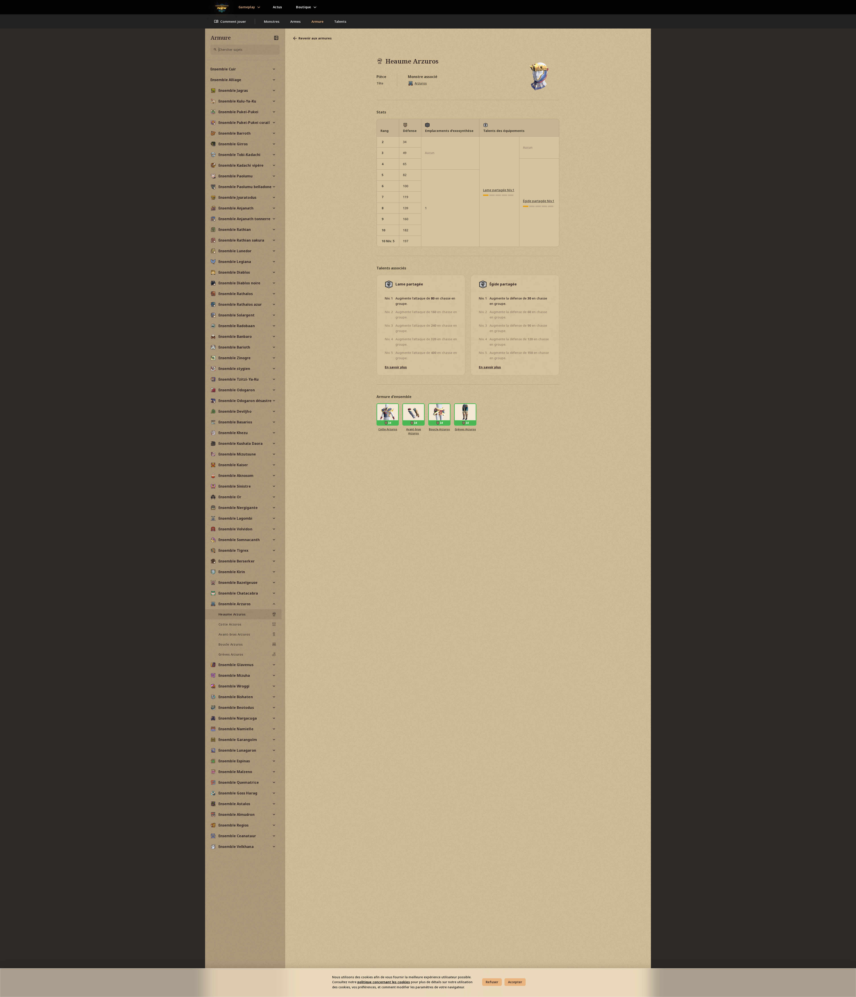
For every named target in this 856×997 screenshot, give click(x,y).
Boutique (303, 7)
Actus (277, 7)
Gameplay (247, 7)
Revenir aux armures (315, 38)
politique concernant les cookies (383, 982)
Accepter (515, 982)
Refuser (492, 982)
